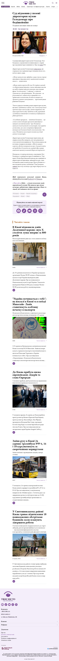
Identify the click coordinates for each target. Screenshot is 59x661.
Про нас (3, 632)
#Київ (28, 196)
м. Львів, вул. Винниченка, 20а (9, 617)
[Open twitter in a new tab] (40, 211)
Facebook (31, 179)
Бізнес (23, 6)
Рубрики (4, 625)
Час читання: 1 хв (23, 29)
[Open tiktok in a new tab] (24, 211)
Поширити (42, 55)
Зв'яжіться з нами (6, 640)
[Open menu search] (52, 2)
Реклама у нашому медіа (7, 634)
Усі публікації (5, 6)
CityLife (13, 6)
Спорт (53, 6)
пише (41, 65)
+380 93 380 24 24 (5, 611)
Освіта (48, 6)
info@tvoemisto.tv (5, 614)
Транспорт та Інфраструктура (35, 6)
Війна (18, 6)
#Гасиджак (16, 193)
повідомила (37, 69)
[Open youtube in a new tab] (29, 211)
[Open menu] (56, 2)
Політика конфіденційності (8, 638)
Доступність (4, 636)
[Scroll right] (56, 7)
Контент (4, 621)
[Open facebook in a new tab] (18, 211)
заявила (15, 166)
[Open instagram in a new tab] (35, 211)
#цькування (16, 196)
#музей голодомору (31, 193)
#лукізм (22, 193)
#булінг (23, 196)
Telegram (39, 179)
